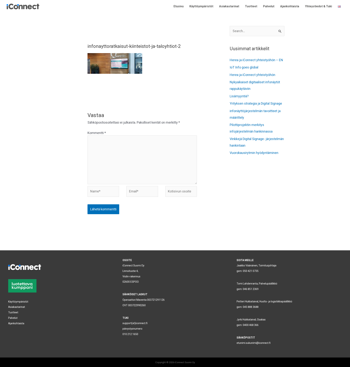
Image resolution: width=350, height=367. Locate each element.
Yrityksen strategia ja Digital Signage (256, 103)
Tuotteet (251, 6)
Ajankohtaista (289, 6)
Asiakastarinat (229, 6)
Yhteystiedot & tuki (318, 6)
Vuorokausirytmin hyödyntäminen (254, 153)
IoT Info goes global (244, 67)
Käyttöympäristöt (201, 6)
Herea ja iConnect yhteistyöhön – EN (256, 60)
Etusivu (179, 6)
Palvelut (268, 6)
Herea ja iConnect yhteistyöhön (252, 75)
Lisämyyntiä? (239, 96)
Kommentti (97, 133)
